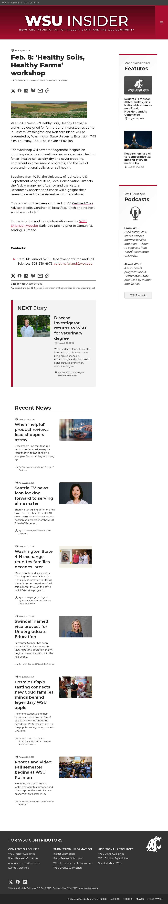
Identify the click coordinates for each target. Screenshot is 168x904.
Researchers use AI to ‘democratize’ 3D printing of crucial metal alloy (137, 158)
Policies (127, 899)
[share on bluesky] (33, 91)
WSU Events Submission (67, 867)
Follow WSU (154, 899)
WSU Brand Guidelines (111, 853)
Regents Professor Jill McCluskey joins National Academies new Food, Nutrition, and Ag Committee (138, 106)
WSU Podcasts (138, 295)
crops (39, 288)
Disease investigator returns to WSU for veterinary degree (70, 328)
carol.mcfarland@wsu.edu (73, 263)
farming (87, 288)
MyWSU (140, 899)
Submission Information (72, 849)
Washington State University (20, 2)
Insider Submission (64, 853)
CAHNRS (31, 288)
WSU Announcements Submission (73, 863)
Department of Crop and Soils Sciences (62, 288)
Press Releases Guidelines (23, 858)
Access (115, 899)
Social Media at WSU (110, 863)
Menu (161, 22)
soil (93, 288)
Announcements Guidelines (24, 863)
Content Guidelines (23, 849)
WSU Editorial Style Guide (113, 858)
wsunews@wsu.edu (88, 888)
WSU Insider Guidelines (21, 853)
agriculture (20, 288)
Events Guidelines (18, 867)
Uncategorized (33, 283)
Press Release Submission (68, 858)
